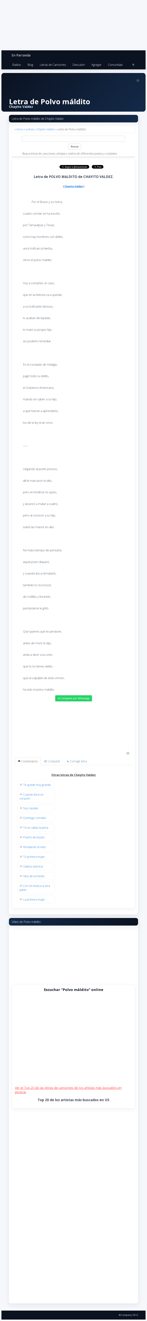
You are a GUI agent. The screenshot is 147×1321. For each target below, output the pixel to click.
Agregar (96, 65)
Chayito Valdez (45, 129)
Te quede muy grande (37, 785)
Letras (29, 129)
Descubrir (78, 65)
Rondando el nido (34, 847)
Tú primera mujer (34, 857)
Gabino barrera (33, 866)
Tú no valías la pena (35, 828)
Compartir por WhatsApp (75, 698)
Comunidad (115, 65)
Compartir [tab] (53, 761)
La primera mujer (34, 899)
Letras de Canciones (53, 65)
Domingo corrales (34, 818)
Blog (30, 65)
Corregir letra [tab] (78, 761)
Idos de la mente (33, 876)
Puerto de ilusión (34, 837)
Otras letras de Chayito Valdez (73, 775)
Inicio (19, 129)
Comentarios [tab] (29, 761)
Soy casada (30, 808)
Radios (16, 65)
